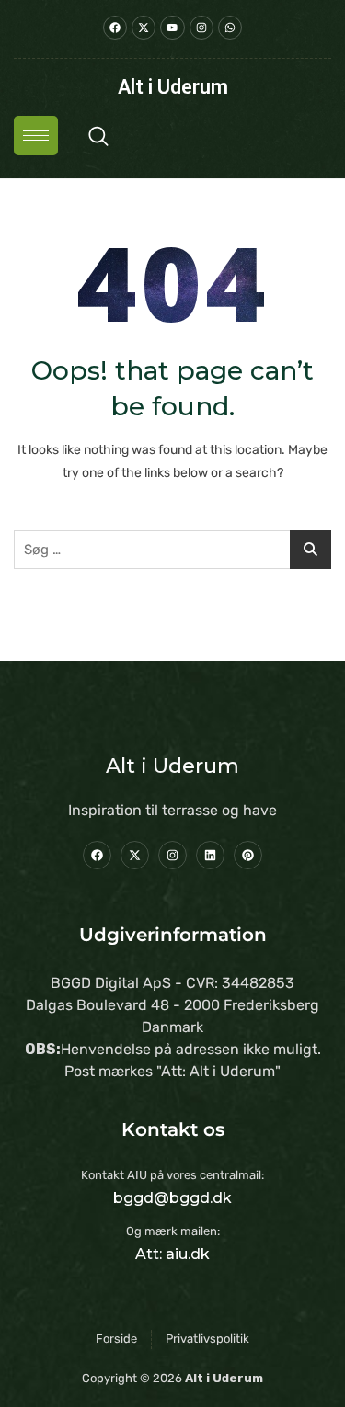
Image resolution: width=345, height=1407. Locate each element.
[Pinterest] (248, 855)
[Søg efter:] (172, 549)
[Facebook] (97, 855)
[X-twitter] (135, 855)
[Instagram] (172, 855)
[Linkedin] (210, 855)
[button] (98, 136)
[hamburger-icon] (36, 135)
